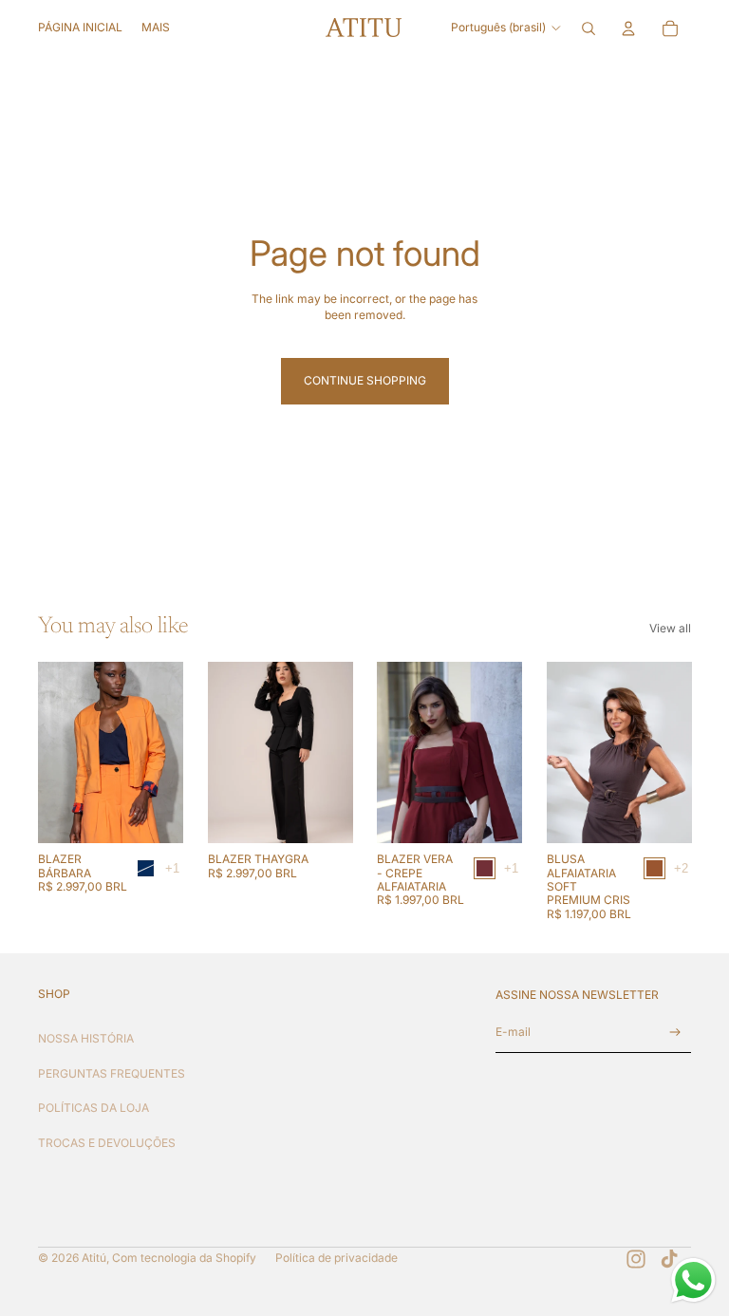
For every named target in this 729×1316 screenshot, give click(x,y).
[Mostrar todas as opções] (172, 869)
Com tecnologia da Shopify (184, 1257)
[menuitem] (155, 28)
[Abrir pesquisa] (588, 28)
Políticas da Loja (93, 1107)
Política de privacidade (336, 1257)
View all (670, 628)
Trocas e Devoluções (107, 1143)
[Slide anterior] (52, 753)
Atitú (94, 1257)
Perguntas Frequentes (111, 1073)
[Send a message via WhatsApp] (693, 1280)
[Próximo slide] (167, 753)
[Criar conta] (675, 1032)
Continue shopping (365, 380)
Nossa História (86, 1038)
